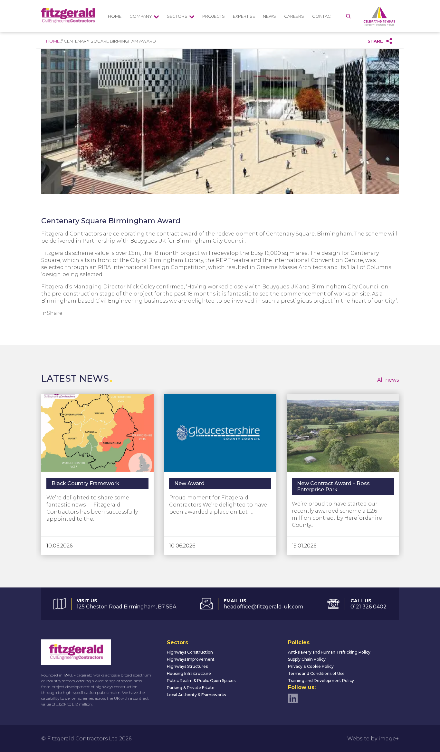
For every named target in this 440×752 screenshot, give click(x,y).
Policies (299, 642)
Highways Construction (190, 652)
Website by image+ (373, 739)
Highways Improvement (191, 659)
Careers (294, 16)
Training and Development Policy (321, 680)
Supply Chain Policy (307, 659)
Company (140, 16)
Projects (213, 16)
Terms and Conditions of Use (316, 673)
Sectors (177, 16)
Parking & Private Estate (191, 687)
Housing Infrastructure (189, 673)
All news (388, 380)
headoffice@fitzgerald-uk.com (263, 607)
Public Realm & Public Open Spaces (201, 680)
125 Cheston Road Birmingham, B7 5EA (126, 607)
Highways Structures (187, 666)
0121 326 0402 (368, 607)
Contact (322, 16)
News (269, 16)
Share (375, 41)
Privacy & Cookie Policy (311, 666)
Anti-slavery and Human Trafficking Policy (329, 652)
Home (114, 16)
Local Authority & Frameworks (196, 694)
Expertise (244, 16)
